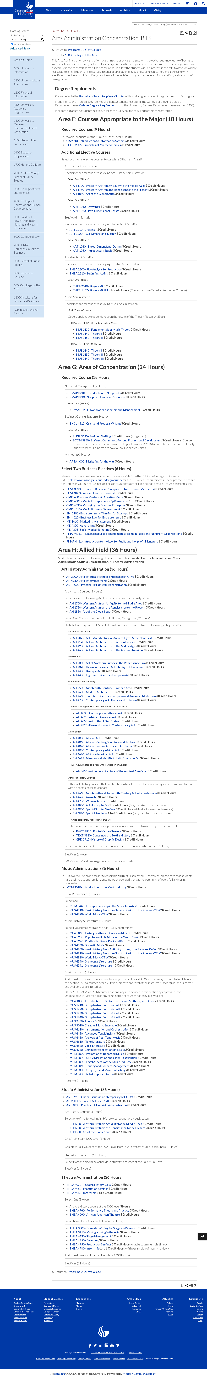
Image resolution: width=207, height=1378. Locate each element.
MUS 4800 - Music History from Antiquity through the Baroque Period (113, 949)
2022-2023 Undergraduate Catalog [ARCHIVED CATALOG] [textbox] (160, 24)
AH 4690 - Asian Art (85, 797)
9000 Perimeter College (24, 275)
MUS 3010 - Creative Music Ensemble (93, 1025)
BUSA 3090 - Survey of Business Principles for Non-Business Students (110, 489)
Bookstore (48, 1320)
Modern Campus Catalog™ (139, 1373)
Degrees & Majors (51, 1306)
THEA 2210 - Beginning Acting (89, 273)
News (170, 1314)
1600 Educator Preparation (23, 154)
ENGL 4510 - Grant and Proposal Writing (95, 423)
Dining (200, 1314)
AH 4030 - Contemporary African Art (99, 713)
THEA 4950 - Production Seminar (87, 1188)
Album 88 (136, 1306)
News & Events (20, 1320)
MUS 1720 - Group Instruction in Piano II (95, 1009)
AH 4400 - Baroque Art (87, 671)
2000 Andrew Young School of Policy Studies (26, 176)
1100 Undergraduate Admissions (27, 82)
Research (107, 10)
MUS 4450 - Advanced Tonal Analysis (93, 1033)
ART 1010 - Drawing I (86, 206)
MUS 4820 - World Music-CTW (89, 914)
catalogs (59, 1373)
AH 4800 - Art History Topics (91, 805)
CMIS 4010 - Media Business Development (93, 509)
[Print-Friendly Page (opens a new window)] (190, 33)
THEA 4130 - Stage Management (90, 1236)
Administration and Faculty (26, 311)
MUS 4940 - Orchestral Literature (91, 961)
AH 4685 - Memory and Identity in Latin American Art (106, 758)
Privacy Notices (84, 1358)
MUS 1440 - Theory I (89, 333)
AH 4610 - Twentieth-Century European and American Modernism (115, 696)
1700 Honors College (27, 164)
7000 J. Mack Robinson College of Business (26, 248)
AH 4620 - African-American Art (96, 717)
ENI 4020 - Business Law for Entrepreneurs (93, 517)
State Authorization (102, 1358)
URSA (138, 1312)
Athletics (125, 10)
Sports (170, 1306)
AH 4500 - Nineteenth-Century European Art (101, 688)
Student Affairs (196, 1306)
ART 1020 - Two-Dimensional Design (96, 211)
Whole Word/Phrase (22, 44)
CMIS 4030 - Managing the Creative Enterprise (95, 505)
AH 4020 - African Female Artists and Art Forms (102, 746)
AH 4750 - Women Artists (89, 801)
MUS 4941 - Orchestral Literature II (92, 965)
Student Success (53, 1298)
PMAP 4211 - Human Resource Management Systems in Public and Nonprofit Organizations (124, 533)
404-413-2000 (135, 1352)
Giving (157, 10)
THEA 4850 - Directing (84, 1240)
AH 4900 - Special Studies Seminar (94, 809)
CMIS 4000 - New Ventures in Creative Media (95, 497)
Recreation (198, 1317)
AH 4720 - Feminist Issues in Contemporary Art (105, 725)
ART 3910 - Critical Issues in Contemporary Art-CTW (99, 1097)
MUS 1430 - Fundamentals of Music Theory (103, 329)
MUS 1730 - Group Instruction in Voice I (94, 1013)
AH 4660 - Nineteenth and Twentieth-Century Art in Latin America (115, 793)
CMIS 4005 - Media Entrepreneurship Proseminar (97, 501)
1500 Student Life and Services (25, 142)
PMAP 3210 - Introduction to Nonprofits (95, 393)
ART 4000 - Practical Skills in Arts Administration (96, 584)
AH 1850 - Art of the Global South (94, 193)
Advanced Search (21, 48)
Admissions (87, 10)
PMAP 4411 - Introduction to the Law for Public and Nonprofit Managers (112, 541)
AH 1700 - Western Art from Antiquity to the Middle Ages (109, 185)
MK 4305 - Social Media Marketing (87, 529)
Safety (200, 1320)
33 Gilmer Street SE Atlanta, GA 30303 (107, 1352)
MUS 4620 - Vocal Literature (87, 1045)
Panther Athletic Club (164, 1309)
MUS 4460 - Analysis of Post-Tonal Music (95, 1037)
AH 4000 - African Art (86, 738)
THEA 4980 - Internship (81, 1193)
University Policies (22, 1309)
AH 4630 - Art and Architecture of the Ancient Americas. (108, 650)
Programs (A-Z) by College (84, 49)
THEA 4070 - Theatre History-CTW (88, 1184)
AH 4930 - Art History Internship (86, 580)
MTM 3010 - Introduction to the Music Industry (96, 887)
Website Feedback (135, 1358)
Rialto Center (135, 1303)
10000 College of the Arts (27, 287)
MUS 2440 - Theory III (90, 358)
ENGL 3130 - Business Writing (92, 436)
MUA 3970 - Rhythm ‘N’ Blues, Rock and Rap (97, 941)
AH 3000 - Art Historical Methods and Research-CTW (100, 576)
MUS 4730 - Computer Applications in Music (97, 1049)
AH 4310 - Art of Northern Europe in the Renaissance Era (109, 663)
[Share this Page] (186, 33)
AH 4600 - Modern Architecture (93, 692)
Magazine (80, 1303)
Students (140, 3)
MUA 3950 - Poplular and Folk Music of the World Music (104, 937)
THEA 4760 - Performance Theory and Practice (99, 1210)
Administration (20, 1317)
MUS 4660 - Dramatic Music (87, 945)
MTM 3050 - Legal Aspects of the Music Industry (100, 1062)
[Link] (195, 4)
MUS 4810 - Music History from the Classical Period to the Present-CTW (115, 910)
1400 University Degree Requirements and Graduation (25, 126)
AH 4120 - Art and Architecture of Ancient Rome (103, 642)
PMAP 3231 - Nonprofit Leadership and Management (106, 410)
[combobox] (164, 24)
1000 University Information (24, 70)
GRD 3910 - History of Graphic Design (100, 839)
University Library (51, 1314)
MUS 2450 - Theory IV (83, 1021)
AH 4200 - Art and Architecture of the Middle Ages (105, 646)
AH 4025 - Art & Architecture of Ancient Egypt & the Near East (112, 638)
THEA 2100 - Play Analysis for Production (96, 269)
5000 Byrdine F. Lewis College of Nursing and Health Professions (26, 222)
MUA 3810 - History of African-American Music (99, 933)
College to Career (51, 1312)
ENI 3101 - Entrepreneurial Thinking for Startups (97, 513)
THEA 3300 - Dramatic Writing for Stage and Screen (102, 1228)
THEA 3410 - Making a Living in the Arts (95, 1232)
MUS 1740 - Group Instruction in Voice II (95, 1017)
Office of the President (23, 1312)
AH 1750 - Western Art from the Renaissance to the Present (111, 189)
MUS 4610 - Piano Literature (87, 1041)
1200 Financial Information (23, 94)
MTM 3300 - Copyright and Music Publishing (98, 1070)
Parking (199, 1312)
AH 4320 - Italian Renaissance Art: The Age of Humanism (108, 667)
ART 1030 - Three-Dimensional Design (97, 246)
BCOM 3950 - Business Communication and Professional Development (117, 440)
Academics (66, 10)
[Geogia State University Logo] (24, 9)
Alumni (176, 3)
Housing (199, 1309)
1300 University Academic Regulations (24, 108)
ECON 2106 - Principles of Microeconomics (93, 145)
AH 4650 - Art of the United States (97, 721)
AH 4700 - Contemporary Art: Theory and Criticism (105, 700)
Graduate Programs (52, 1309)
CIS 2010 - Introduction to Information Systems (96, 141)
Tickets (170, 1303)
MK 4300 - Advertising (80, 525)
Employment (19, 1306)
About (49, 10)
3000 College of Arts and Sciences (27, 190)
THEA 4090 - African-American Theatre (95, 1214)
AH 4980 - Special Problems (90, 813)
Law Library (48, 1317)
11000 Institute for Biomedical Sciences (26, 299)
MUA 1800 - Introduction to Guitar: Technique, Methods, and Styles (112, 1001)
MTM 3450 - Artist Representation (92, 1074)
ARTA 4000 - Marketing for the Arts (92, 461)
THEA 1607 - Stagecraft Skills (91, 290)
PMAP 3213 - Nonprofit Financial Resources (97, 397)
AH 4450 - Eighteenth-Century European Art (101, 675)
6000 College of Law (26, 236)
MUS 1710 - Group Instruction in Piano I (94, 1005)
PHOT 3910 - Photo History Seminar (98, 831)
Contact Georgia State (23, 1303)
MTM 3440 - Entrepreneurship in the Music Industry (103, 906)
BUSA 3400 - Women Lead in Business (90, 493)
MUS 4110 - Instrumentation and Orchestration (99, 1029)
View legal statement (66, 1358)
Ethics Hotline (119, 1358)
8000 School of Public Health (27, 262)
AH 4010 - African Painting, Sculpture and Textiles (104, 742)
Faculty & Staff (159, 3)
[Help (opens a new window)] (194, 33)
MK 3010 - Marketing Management (88, 521)
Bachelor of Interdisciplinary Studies (102, 96)
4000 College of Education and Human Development (27, 204)
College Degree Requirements (98, 105)
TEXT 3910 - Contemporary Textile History (103, 835)
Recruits (169, 1312)
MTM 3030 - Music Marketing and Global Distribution (103, 1058)
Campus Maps (20, 1314)
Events (200, 1303)
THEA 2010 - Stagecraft (88, 286)
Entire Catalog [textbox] (17, 35)
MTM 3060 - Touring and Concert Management (100, 1066)
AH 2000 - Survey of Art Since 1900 (88, 1101)
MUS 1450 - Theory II (89, 337)
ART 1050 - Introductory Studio (93, 250)
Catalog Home (23, 59)
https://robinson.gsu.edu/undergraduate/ (96, 480)
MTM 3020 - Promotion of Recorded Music (97, 1053)
